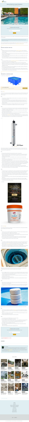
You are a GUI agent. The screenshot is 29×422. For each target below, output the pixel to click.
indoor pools (8, 243)
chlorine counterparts (19, 50)
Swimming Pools (18, 5)
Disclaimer (14, 407)
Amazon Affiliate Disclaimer (14, 405)
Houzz (4, 91)
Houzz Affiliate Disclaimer (14, 406)
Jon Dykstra (11, 5)
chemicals (9, 114)
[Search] (27, 398)
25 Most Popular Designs (10, 350)
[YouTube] (15, 417)
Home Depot (15, 146)
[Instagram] (13, 417)
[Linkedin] (12, 417)
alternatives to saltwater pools (20, 43)
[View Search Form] (26, 1)
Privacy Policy (14, 410)
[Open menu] (25, 1)
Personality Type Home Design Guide (9, 349)
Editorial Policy (14, 411)
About (14, 402)
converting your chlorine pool (14, 60)
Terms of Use (14, 409)
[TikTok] (16, 417)
